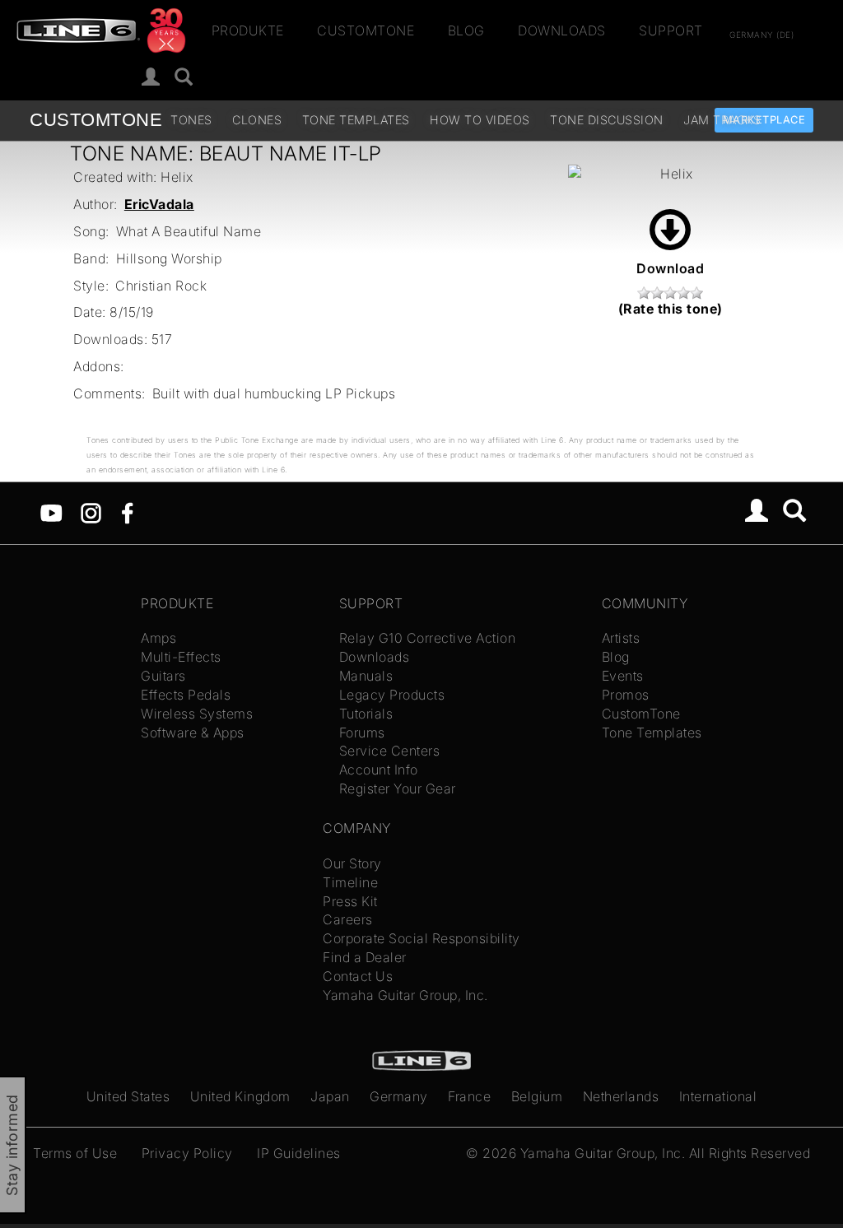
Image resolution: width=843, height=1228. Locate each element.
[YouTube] (51, 511)
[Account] (151, 78)
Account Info (378, 769)
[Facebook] (127, 511)
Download (670, 268)
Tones (191, 120)
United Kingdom (240, 1096)
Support (671, 30)
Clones (257, 120)
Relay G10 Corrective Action (427, 638)
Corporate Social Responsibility (421, 938)
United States (128, 1096)
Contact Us (358, 976)
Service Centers (389, 750)
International (718, 1096)
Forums (362, 732)
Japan (330, 1096)
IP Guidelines (299, 1153)
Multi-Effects (181, 657)
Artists (621, 638)
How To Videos (480, 120)
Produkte (248, 30)
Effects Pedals (186, 694)
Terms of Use (75, 1153)
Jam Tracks (722, 120)
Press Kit (350, 901)
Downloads (562, 30)
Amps (158, 638)
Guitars (163, 675)
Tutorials (366, 713)
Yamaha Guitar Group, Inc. (405, 995)
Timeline (350, 882)
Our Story (352, 863)
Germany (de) (761, 34)
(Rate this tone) (670, 308)
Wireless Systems (197, 713)
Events (623, 675)
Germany (399, 1096)
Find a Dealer (365, 957)
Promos (626, 694)
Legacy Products (392, 694)
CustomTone (365, 30)
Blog (466, 30)
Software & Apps (193, 732)
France (469, 1096)
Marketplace (764, 120)
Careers (348, 919)
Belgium (537, 1096)
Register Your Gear (397, 788)
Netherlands (621, 1096)
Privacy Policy (187, 1153)
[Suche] (184, 78)
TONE (96, 119)
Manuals (366, 675)
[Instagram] (91, 511)
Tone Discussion (607, 120)
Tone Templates (356, 120)
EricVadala (159, 204)
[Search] (794, 513)
